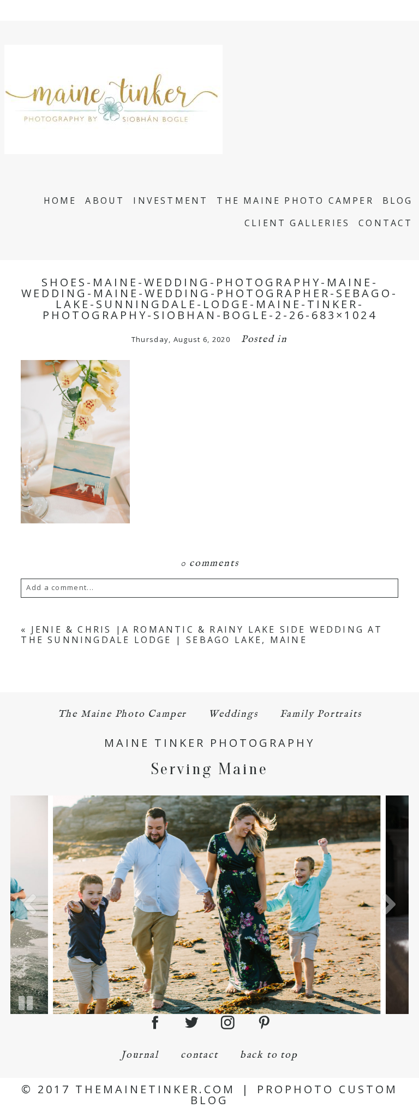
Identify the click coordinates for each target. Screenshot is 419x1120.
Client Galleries (297, 223)
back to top (269, 1055)
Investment (170, 200)
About (104, 200)
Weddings (233, 714)
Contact (385, 223)
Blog (397, 200)
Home (60, 200)
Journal (140, 1055)
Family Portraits (321, 714)
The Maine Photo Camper (295, 200)
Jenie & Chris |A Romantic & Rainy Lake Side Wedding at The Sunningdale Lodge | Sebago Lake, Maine (201, 634)
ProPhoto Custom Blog (294, 1094)
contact (199, 1055)
